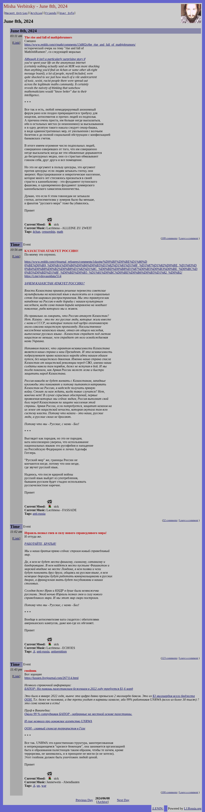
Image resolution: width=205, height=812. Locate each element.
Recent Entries (16, 13)
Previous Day (84, 800)
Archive (36, 13)
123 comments (169, 658)
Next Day (123, 800)
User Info (67, 13)
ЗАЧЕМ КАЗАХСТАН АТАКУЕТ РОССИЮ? (54, 283)
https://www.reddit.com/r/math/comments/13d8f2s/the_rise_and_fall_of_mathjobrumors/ (80, 44)
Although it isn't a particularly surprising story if (54, 59)
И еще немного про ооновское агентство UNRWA (58, 721)
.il (34, 651)
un (38, 785)
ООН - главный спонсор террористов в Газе (54, 728)
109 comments (169, 238)
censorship (48, 231)
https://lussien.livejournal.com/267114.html (51, 678)
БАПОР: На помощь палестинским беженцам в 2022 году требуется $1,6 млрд (78, 688)
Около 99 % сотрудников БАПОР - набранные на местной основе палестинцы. (78, 714)
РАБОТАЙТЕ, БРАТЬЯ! (40, 543)
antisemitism (59, 651)
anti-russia (39, 513)
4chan (36, 231)
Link (16, 42)
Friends (50, 13)
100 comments (169, 792)
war (43, 785)
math (60, 231)
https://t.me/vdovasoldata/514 (42, 276)
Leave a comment (188, 238)
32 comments (170, 520)
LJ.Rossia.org (192, 808)
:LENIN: (157, 808)
